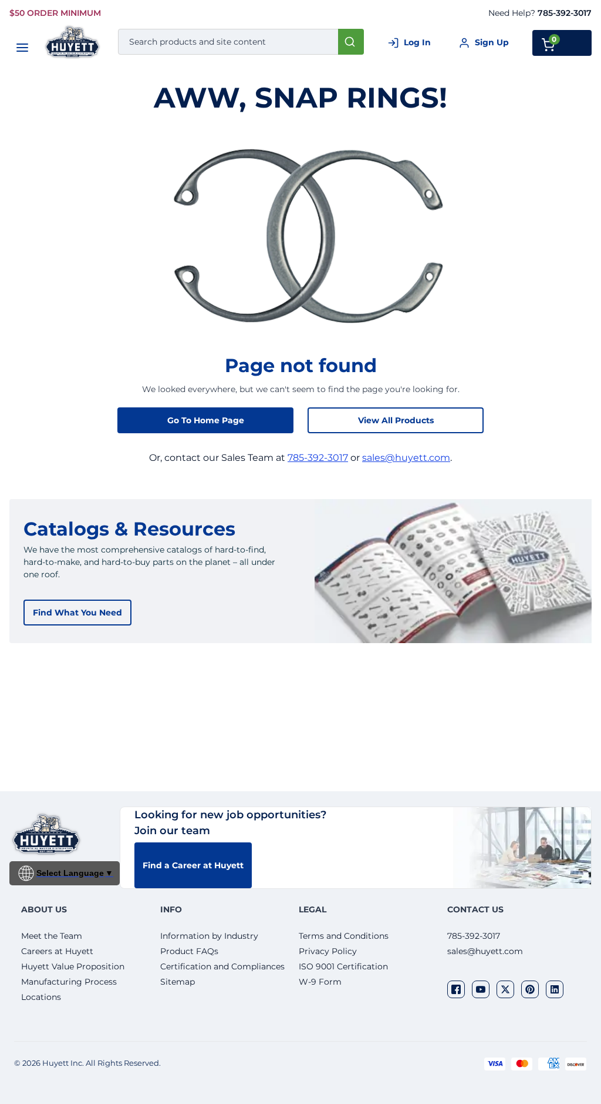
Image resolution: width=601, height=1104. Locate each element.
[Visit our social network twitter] (505, 989)
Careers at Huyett (57, 951)
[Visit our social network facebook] (456, 989)
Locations (41, 997)
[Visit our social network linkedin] (554, 989)
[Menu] (22, 48)
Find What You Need (77, 612)
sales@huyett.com (406, 457)
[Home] (73, 42)
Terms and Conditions (344, 936)
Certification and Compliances (222, 966)
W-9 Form (320, 981)
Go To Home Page (205, 420)
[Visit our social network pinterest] (530, 989)
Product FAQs (189, 951)
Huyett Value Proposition (72, 966)
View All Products (396, 420)
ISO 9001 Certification (343, 966)
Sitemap (177, 981)
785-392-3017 (565, 13)
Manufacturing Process (69, 981)
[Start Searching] (351, 42)
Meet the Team (51, 936)
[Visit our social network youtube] (480, 989)
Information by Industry (209, 936)
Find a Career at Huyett (193, 865)
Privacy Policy (328, 951)
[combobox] (241, 42)
